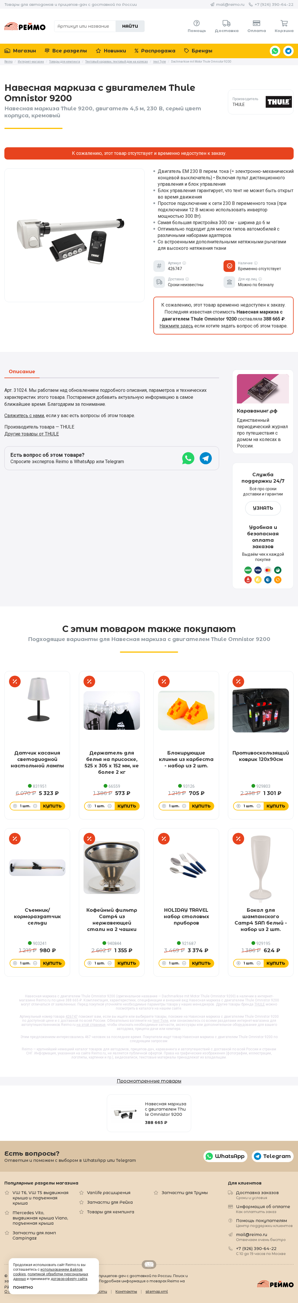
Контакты (126, 1291)
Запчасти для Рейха (110, 1202)
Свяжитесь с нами (24, 415)
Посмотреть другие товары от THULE (261, 102)
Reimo (24, 26)
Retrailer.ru (149, 1264)
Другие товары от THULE (31, 434)
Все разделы (69, 51)
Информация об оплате (263, 1209)
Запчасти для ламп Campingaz (34, 1235)
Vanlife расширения (108, 1192)
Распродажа (157, 51)
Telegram (288, 51)
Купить (52, 806)
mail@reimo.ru (230, 4)
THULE (259, 1004)
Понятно (23, 1287)
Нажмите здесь (176, 326)
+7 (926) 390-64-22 (274, 4)
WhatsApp (275, 51)
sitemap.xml (157, 1291)
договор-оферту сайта (69, 1279)
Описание (22, 371)
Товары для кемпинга (110, 1212)
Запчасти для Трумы (185, 1192)
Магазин (24, 51)
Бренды (201, 51)
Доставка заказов (257, 1195)
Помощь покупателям (264, 1223)
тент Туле (160, 1021)
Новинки (114, 51)
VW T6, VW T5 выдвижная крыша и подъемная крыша (40, 1198)
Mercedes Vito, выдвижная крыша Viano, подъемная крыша (40, 1218)
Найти (130, 26)
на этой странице (91, 1025)
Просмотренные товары (149, 1081)
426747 (71, 1017)
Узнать (263, 508)
